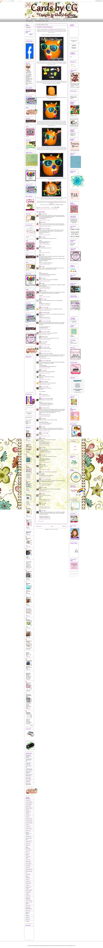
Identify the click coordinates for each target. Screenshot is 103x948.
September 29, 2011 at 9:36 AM (44, 275)
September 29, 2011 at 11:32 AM (44, 334)
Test (26, 533)
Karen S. (42, 503)
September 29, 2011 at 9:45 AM (44, 288)
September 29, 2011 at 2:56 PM (44, 373)
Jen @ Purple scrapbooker (28, 764)
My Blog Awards (29, 20)
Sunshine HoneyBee (44, 360)
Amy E (42, 510)
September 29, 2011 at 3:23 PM (44, 379)
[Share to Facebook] (57, 207)
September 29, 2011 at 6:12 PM (44, 424)
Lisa (41, 254)
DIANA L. (42, 299)
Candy (42, 455)
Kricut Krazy (28, 631)
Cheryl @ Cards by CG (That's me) (29, 760)
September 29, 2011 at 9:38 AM (44, 281)
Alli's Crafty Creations (28, 674)
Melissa (42, 278)
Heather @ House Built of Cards (29, 775)
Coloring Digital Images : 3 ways (41, 20)
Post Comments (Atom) (54, 529)
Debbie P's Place (28, 482)
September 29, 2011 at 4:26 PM (44, 405)
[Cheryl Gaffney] (29, 58)
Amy (41, 283)
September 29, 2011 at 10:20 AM (44, 318)
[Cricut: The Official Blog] (73, 321)
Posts (73, 64)
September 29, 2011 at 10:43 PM (44, 462)
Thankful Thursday (54, 208)
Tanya (42, 246)
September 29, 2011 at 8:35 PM (44, 452)
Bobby (42, 222)
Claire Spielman (44, 407)
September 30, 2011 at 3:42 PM (44, 501)
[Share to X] (56, 207)
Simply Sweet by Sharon (45, 353)
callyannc (43, 487)
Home (27, 18)
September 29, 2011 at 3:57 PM (44, 396)
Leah (42, 426)
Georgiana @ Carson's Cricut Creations (28, 756)
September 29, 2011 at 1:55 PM (44, 358)
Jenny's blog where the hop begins (57, 31)
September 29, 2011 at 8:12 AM (44, 234)
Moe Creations (28, 457)
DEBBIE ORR (43, 381)
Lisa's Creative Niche (45, 479)
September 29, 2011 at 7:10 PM (44, 445)
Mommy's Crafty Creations (46, 398)
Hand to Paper (29, 660)
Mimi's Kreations (44, 347)
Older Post (64, 526)
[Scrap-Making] (76, 496)
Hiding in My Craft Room (28, 532)
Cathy (42, 447)
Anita (42, 375)
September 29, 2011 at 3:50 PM (44, 384)
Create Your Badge (28, 59)
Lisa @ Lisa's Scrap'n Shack (28, 778)
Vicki (41, 266)
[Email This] (54, 207)
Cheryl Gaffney (28, 71)
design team (45, 208)
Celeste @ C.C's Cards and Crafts (29, 769)
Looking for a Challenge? (44, 18)
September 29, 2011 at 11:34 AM (44, 339)
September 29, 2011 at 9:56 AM (44, 310)
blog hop (40, 208)
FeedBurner (74, 48)
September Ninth (28, 584)
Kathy (42, 493)
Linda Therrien (43, 386)
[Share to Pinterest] (58, 207)
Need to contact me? (56, 18)
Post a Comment (41, 521)
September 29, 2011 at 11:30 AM (44, 329)
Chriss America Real (45, 321)
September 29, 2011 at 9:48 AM (44, 296)
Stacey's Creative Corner (27, 431)
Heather (42, 290)
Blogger (74, 945)
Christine (42, 370)
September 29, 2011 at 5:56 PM (44, 416)
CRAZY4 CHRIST (44, 312)
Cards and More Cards (28, 509)
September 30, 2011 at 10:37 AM (44, 491)
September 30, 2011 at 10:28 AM (44, 485)
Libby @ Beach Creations (28, 772)
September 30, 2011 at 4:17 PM (44, 508)
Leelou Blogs (28, 561)
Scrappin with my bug (29, 572)
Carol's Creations (44, 331)
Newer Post (38, 526)
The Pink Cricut (28, 653)
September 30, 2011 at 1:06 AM (44, 469)
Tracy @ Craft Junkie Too (28, 781)
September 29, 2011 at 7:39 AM (44, 226)
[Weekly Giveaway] (74, 212)
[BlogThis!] (55, 207)
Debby (42, 464)
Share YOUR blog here (67, 18)
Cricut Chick (28, 608)
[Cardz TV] (74, 539)
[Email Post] (52, 207)
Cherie (42, 418)
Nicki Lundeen (43, 307)
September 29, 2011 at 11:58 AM (44, 344)
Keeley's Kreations (28, 467)
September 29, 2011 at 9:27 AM (44, 264)
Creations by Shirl (44, 228)
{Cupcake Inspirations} (28, 495)
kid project (49, 208)
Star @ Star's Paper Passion (28, 784)
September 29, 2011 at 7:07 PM (44, 430)
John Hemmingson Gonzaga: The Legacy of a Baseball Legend (29, 564)
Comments (74, 66)
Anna (42, 438)
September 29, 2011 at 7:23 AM (44, 220)
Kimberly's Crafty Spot (28, 713)
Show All (31, 725)
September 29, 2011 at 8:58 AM (44, 244)
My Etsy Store (34, 18)
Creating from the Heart (29, 641)
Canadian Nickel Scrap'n (29, 620)
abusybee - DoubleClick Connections (48, 471)
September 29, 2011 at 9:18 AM (44, 252)
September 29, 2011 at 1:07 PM (44, 351)
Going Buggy (28, 550)
